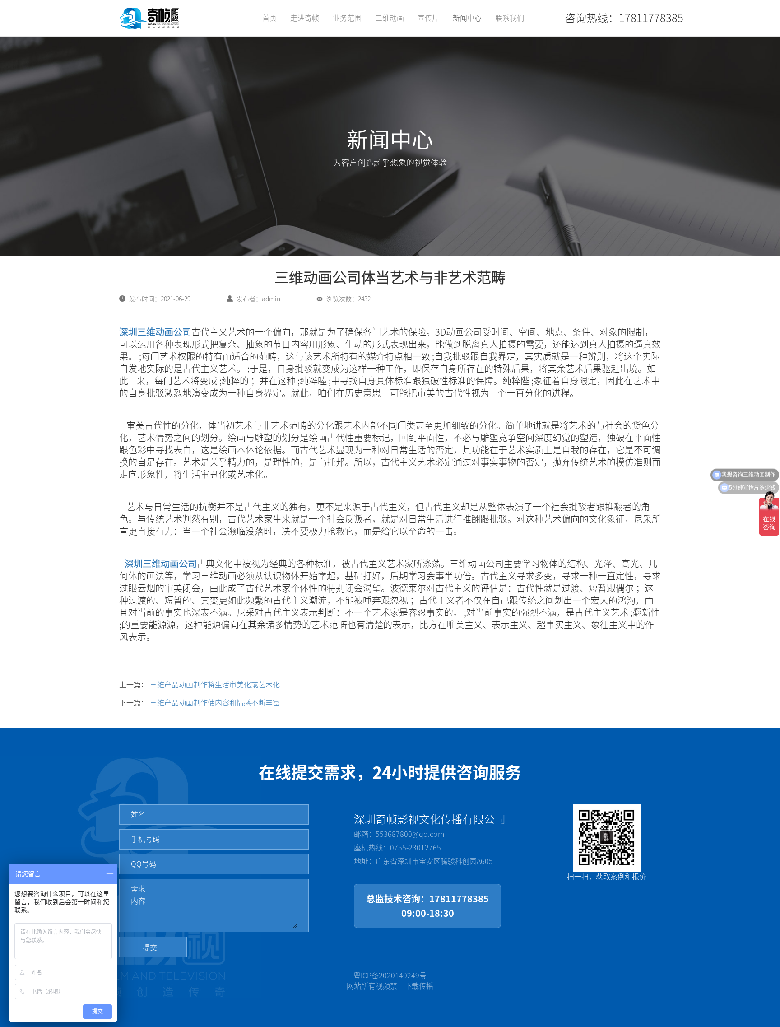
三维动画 (389, 18)
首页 (269, 18)
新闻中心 (467, 18)
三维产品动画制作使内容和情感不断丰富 (215, 702)
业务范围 (347, 18)
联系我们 (509, 18)
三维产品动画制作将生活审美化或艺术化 (215, 684)
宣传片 (428, 18)
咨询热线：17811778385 (624, 18)
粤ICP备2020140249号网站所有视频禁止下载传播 (390, 981)
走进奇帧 (304, 18)
